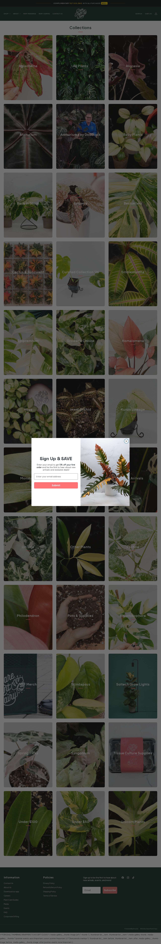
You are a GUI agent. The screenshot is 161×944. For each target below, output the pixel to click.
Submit (56, 485)
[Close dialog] (126, 441)
